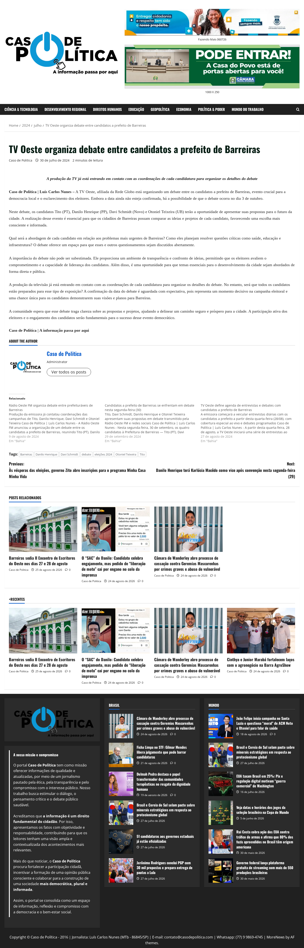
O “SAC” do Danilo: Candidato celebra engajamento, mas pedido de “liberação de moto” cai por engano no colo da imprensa (114, 566)
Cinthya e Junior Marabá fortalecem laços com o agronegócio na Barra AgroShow (260, 662)
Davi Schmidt (69, 454)
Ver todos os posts (68, 372)
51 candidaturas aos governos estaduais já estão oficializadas (121, 841)
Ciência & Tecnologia (21, 109)
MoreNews (276, 937)
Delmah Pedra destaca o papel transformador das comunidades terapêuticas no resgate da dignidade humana (121, 784)
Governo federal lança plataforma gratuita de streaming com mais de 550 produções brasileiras (221, 870)
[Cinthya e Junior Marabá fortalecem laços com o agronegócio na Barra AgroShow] (261, 630)
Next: (225, 470)
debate (86, 454)
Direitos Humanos (107, 109)
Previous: (77, 470)
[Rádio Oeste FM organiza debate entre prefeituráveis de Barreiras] (57, 423)
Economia (183, 109)
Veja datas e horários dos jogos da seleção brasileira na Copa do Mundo (221, 812)
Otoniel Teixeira (126, 454)
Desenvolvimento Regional (65, 109)
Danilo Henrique (46, 454)
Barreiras (26, 454)
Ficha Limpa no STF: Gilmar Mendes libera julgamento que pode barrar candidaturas (121, 755)
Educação (136, 109)
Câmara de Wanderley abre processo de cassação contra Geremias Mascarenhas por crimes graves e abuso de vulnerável (187, 563)
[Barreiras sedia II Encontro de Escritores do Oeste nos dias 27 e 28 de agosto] (43, 529)
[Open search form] (298, 109)
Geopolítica (160, 109)
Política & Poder (211, 109)
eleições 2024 (103, 454)
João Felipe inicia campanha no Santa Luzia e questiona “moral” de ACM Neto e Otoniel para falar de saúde (221, 726)
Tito (142, 454)
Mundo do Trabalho (247, 109)
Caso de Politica (20, 160)
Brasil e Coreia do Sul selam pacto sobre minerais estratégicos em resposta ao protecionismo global (121, 812)
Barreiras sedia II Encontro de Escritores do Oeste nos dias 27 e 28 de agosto (42, 560)
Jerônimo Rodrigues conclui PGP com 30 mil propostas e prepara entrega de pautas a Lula (121, 870)
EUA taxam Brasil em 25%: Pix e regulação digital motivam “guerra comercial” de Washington (221, 784)
